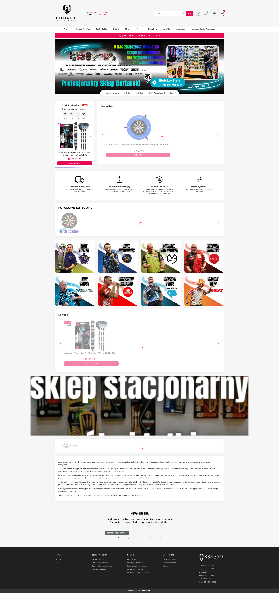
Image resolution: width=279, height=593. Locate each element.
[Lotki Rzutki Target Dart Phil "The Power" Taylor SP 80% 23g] (74, 135)
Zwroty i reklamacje (99, 569)
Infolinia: (97, 12)
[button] (189, 13)
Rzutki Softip (102, 29)
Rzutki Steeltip (83, 29)
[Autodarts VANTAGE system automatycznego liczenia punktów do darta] (138, 127)
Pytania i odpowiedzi (135, 569)
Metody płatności (98, 559)
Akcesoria (180, 29)
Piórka (116, 29)
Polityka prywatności (135, 563)
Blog (57, 563)
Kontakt (59, 559)
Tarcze (67, 29)
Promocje (210, 29)
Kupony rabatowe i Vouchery (138, 566)
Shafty (128, 29)
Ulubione (166, 566)
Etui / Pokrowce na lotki (159, 29)
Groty (140, 29)
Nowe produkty (198, 29)
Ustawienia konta (169, 563)
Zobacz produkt (74, 163)
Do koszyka (138, 155)
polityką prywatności (154, 538)
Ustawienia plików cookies (137, 572)
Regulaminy (131, 559)
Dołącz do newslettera (116, 533)
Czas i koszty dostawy (100, 563)
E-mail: (98, 14)
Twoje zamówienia (170, 559)
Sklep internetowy (139, 590)
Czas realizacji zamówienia (102, 566)
